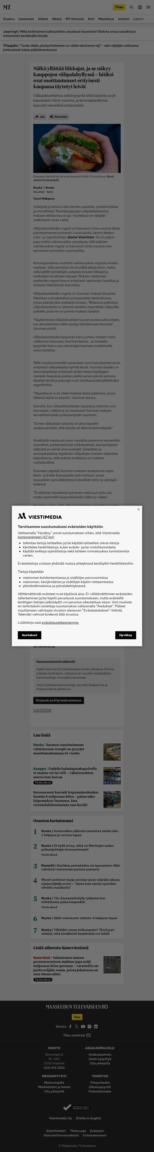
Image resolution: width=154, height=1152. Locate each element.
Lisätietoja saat (48, 622)
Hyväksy (125, 635)
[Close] (138, 509)
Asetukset (29, 635)
